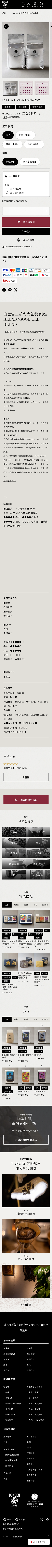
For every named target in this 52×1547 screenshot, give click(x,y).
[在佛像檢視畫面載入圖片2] (26, 88)
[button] (41, 4)
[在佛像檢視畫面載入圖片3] (42, 88)
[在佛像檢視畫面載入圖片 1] (10, 88)
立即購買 (26, 231)
